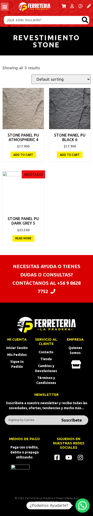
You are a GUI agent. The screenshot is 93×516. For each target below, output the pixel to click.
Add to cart (23, 154)
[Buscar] (85, 20)
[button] (5, 6)
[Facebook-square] (57, 457)
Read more (23, 238)
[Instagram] (80, 457)
